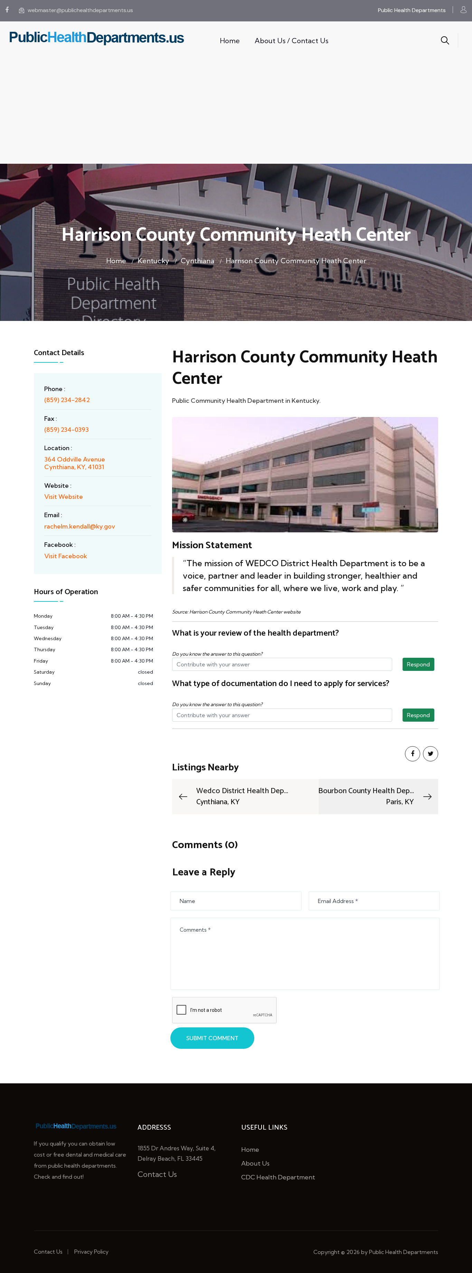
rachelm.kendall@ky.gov (79, 526)
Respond (418, 664)
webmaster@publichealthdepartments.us (80, 10)
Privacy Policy (91, 1251)
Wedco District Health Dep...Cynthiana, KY (242, 797)
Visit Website (63, 497)
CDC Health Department (278, 1177)
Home (230, 40)
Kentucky (153, 260)
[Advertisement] (236, 112)
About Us (255, 1163)
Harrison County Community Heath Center (296, 260)
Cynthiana (197, 260)
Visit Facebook (65, 556)
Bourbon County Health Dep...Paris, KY (366, 797)
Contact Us (157, 1174)
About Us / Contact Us (291, 40)
